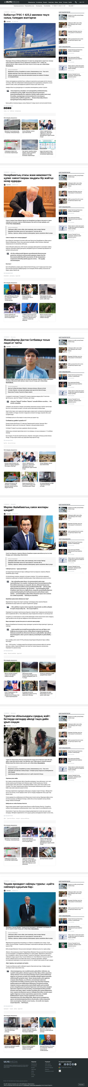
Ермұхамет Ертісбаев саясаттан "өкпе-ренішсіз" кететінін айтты (75, 32)
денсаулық (12, 275)
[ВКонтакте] (4, 108)
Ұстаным (65, 2)
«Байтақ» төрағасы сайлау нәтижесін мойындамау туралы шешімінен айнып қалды (30, 233)
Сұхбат (70, 2)
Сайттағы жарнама (49, 1067)
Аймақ (56, 2)
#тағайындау (47, 5)
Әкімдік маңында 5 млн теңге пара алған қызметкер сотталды (25, 73)
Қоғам (60, 2)
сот (8, 111)
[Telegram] (6, 108)
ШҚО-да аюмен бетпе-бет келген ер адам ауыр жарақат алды (75, 39)
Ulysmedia (8, 21)
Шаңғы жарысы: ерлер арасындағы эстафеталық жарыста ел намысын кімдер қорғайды (76, 67)
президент (6, 1008)
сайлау (5, 653)
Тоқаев (11, 1008)
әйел (5, 818)
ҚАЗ (80, 2)
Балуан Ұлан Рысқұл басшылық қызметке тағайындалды (75, 50)
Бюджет (45, 2)
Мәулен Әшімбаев (12, 653)
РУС (83, 2)
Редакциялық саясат (49, 1071)
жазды (43, 259)
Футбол (5, 443)
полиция (18, 818)
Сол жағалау (39, 2)
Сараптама (51, 2)
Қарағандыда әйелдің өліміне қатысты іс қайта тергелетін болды (25, 774)
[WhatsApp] (10, 108)
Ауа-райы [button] (71, 5)
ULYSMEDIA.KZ (6, 172)
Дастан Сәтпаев (11, 443)
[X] (8, 108)
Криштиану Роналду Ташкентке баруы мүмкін (20, 392)
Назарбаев (6, 275)
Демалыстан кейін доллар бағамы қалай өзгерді (75, 16)
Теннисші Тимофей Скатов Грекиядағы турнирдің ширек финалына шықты (74, 75)
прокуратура (18, 111)
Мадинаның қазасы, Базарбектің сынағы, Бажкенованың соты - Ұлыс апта (28, 71)
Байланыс (47, 1069)
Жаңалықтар (31, 2)
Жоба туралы (48, 1064)
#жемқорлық (39, 5)
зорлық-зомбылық (25, 818)
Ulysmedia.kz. (9, 65)
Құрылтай (18, 275)
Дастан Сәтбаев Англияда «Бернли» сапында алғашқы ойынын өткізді (27, 388)
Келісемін (81, 1084)
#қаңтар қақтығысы (19, 5)
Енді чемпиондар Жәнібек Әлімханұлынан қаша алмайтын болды (75, 59)
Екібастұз (12, 111)
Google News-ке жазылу (66, 1067)
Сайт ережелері (48, 1065)
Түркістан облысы (11, 818)
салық (5, 111)
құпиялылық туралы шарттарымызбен (32, 1085)
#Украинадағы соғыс (29, 5)
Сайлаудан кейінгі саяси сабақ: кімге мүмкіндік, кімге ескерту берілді (75, 24)
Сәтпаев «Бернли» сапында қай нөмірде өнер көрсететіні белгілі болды (27, 390)
